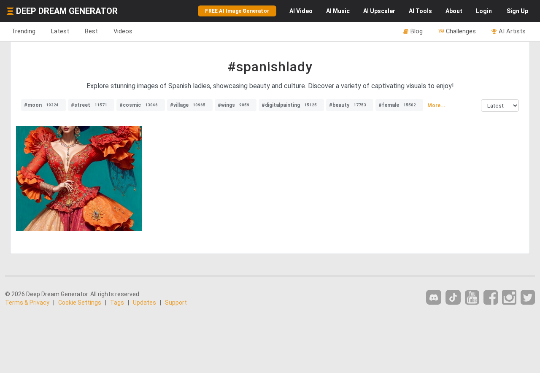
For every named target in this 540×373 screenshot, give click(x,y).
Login (484, 11)
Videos (122, 31)
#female (397, 105)
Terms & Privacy (27, 302)
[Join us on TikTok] (453, 297)
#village (187, 105)
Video (301, 11)
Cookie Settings (79, 302)
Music (338, 11)
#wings (233, 105)
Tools (420, 11)
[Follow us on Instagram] (509, 298)
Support (176, 302)
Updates (144, 302)
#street (89, 105)
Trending (23, 31)
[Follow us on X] (528, 298)
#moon (41, 105)
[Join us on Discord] (433, 297)
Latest (60, 31)
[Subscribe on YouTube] (472, 298)
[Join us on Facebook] (490, 298)
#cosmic (138, 105)
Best (91, 31)
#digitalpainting (289, 105)
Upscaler (379, 11)
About (454, 11)
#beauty (347, 105)
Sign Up (517, 11)
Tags (117, 302)
